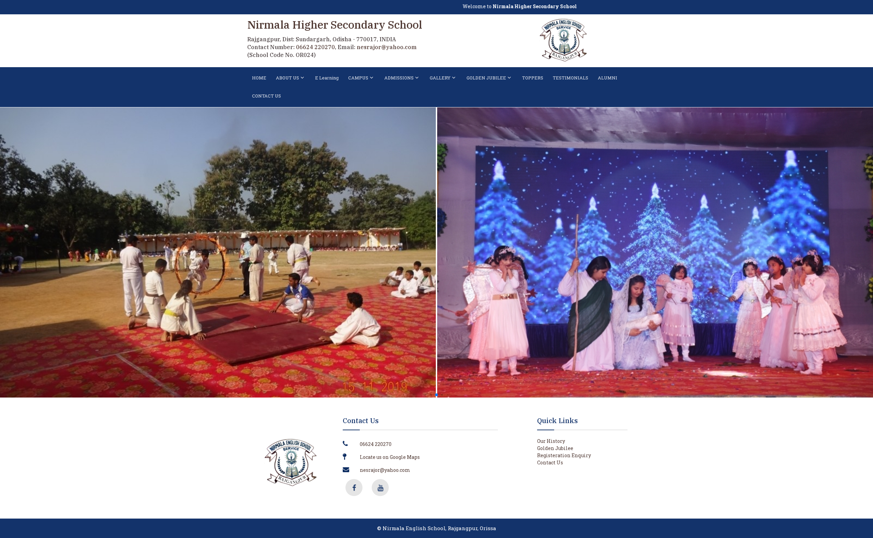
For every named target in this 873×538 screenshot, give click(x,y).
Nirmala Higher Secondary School (334, 24)
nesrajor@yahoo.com (387, 47)
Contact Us (550, 462)
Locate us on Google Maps (390, 457)
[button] (425, 394)
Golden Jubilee (555, 448)
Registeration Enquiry (564, 455)
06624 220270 (315, 47)
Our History (551, 441)
